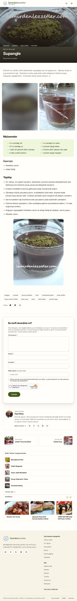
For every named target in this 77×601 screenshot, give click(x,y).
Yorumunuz (12, 335)
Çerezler (71, 598)
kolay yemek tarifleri (11, 299)
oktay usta (24, 299)
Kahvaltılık (47, 547)
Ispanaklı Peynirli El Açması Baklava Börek (40, 518)
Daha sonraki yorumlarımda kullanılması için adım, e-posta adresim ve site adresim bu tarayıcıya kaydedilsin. (39, 380)
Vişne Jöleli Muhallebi (19, 473)
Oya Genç (19, 414)
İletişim (46, 573)
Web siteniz (17, 370)
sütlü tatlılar (42, 299)
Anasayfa (6, 45)
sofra (33, 299)
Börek (46, 550)
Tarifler (46, 577)
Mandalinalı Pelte (17, 460)
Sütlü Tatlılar (24, 45)
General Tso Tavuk (13, 517)
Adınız (11, 354)
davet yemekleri (27, 295)
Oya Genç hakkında (51, 589)
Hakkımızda (48, 566)
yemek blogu (53, 299)
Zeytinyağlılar (48, 554)
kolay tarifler (61, 295)
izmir (37, 295)
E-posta (11, 362)
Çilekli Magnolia (16, 466)
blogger (7, 295)
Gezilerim (47, 580)
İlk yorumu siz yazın (10, 58)
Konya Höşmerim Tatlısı (19, 479)
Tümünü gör (9, 492)
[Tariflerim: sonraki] (70, 497)
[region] (38, 510)
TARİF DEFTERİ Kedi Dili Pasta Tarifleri (65, 518)
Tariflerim (15, 45)
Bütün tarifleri (19, 426)
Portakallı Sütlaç (17, 486)
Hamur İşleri (48, 540)
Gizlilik (64, 598)
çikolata (15, 295)
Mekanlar (47, 584)
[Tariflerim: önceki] (67, 497)
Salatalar (47, 557)
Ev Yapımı (47, 543)
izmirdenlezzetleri (48, 295)
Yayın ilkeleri (55, 598)
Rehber (46, 570)
